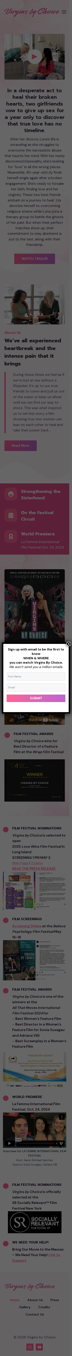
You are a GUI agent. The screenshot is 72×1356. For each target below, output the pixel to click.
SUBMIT (36, 698)
